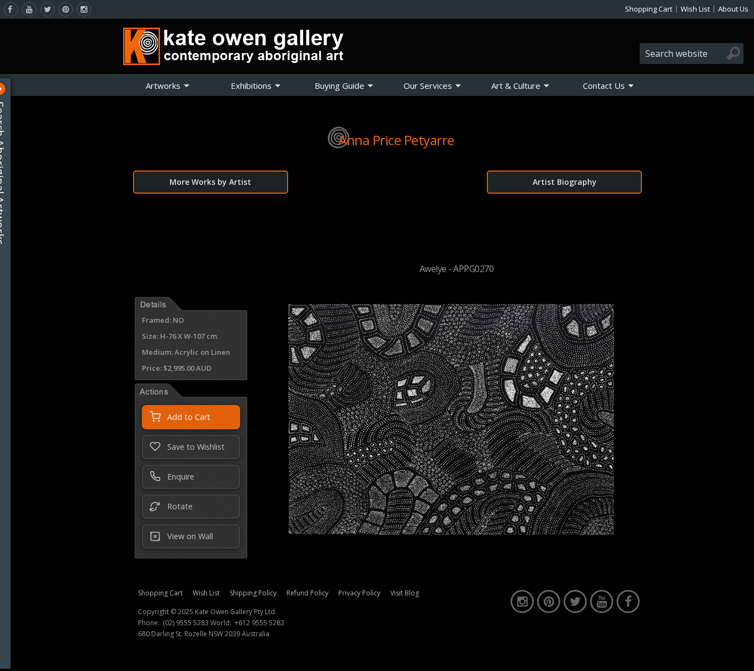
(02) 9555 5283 (186, 623)
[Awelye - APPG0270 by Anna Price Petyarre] (451, 531)
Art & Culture (515, 85)
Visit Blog (404, 593)
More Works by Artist (210, 182)
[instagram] (84, 9)
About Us (733, 9)
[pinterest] (66, 9)
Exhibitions (251, 85)
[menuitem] (168, 85)
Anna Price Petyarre (396, 140)
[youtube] (29, 9)
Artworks (163, 85)
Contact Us (604, 85)
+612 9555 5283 (259, 623)
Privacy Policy (359, 593)
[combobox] (692, 53)
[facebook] (11, 9)
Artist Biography (565, 182)
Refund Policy (307, 593)
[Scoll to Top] (737, 653)
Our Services (427, 85)
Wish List (695, 9)
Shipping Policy (253, 593)
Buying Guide (339, 85)
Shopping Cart (648, 9)
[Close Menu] (8, 89)
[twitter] (47, 9)
